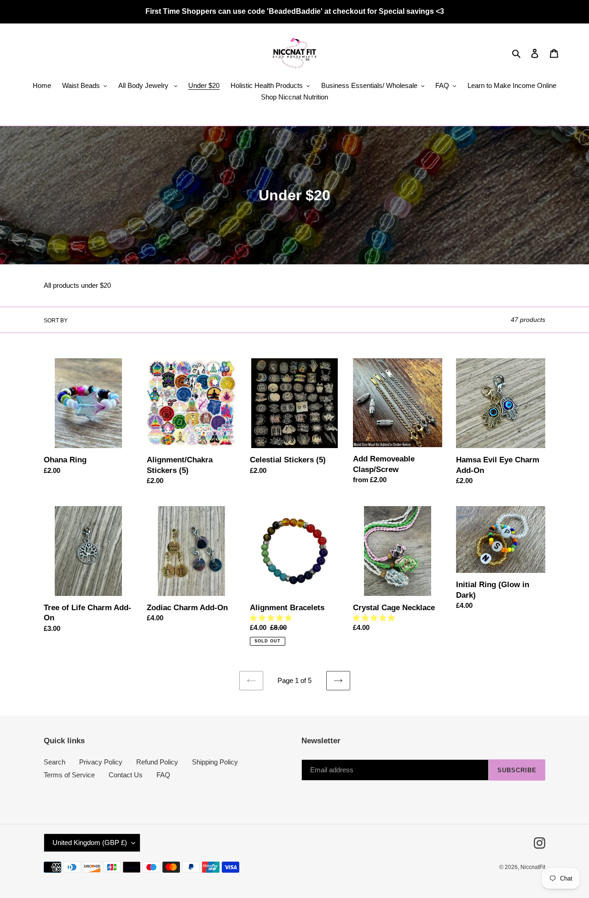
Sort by (56, 320)
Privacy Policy (100, 762)
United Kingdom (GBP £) (89, 842)
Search (54, 762)
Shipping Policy (215, 762)
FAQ (163, 775)
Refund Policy (157, 762)
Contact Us (126, 775)
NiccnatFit (532, 867)
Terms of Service (69, 775)
